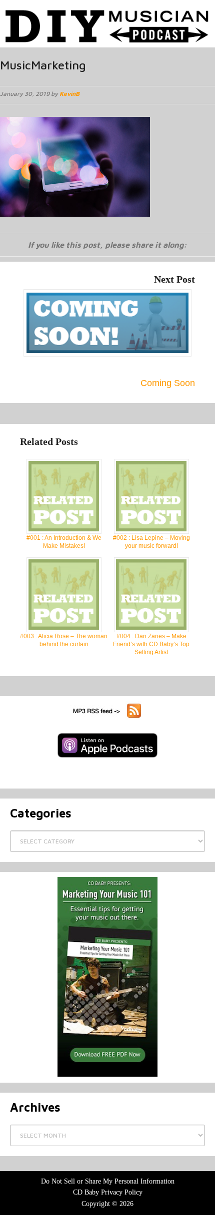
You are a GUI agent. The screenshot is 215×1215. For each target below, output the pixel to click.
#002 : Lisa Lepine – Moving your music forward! (151, 541)
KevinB (70, 93)
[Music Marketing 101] (107, 977)
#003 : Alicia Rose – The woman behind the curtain (64, 640)
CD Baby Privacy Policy (107, 1192)
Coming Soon (167, 383)
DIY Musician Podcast (107, 21)
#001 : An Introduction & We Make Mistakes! (64, 541)
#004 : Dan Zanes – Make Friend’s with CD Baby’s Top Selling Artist (151, 644)
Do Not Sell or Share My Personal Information (107, 1181)
